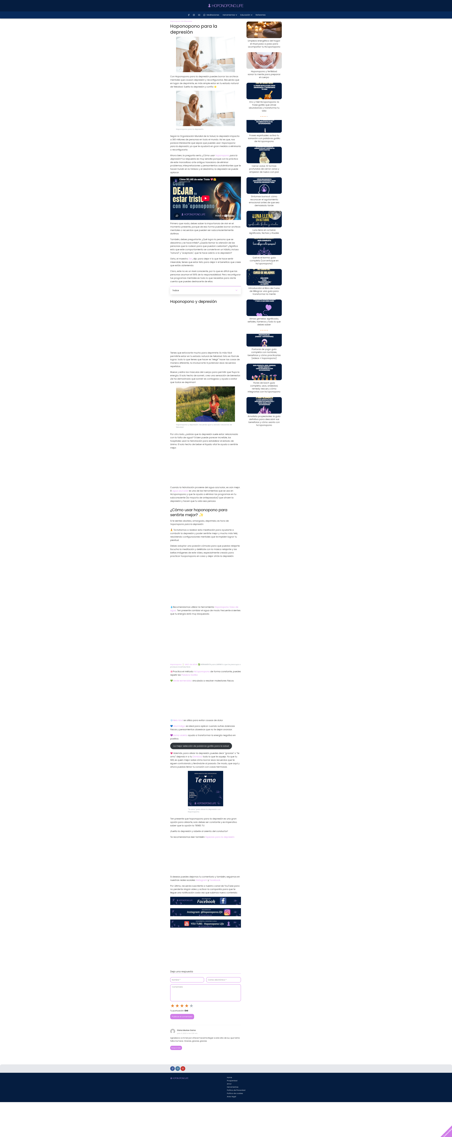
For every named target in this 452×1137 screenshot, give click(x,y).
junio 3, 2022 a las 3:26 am (187, 1033)
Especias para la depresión (219, 836)
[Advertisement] (205, 468)
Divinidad (197, 756)
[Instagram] (194, 15)
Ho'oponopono (202, 671)
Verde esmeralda (182, 680)
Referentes (261, 15)
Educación (245, 15)
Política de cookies (235, 1093)
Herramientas (229, 15)
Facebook (215, 880)
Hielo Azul (178, 720)
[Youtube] (199, 15)
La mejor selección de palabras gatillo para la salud (201, 745)
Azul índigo (179, 726)
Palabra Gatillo (189, 674)
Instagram (201, 880)
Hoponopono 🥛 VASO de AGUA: (184, 664)
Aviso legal (231, 1096)
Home (229, 1077)
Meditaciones (213, 15)
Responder (176, 1048)
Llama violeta (180, 735)
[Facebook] (188, 15)
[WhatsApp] (204, 15)
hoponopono (222, 155)
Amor (229, 1084)
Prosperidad (232, 1080)
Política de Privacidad (236, 1090)
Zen (190, 258)
